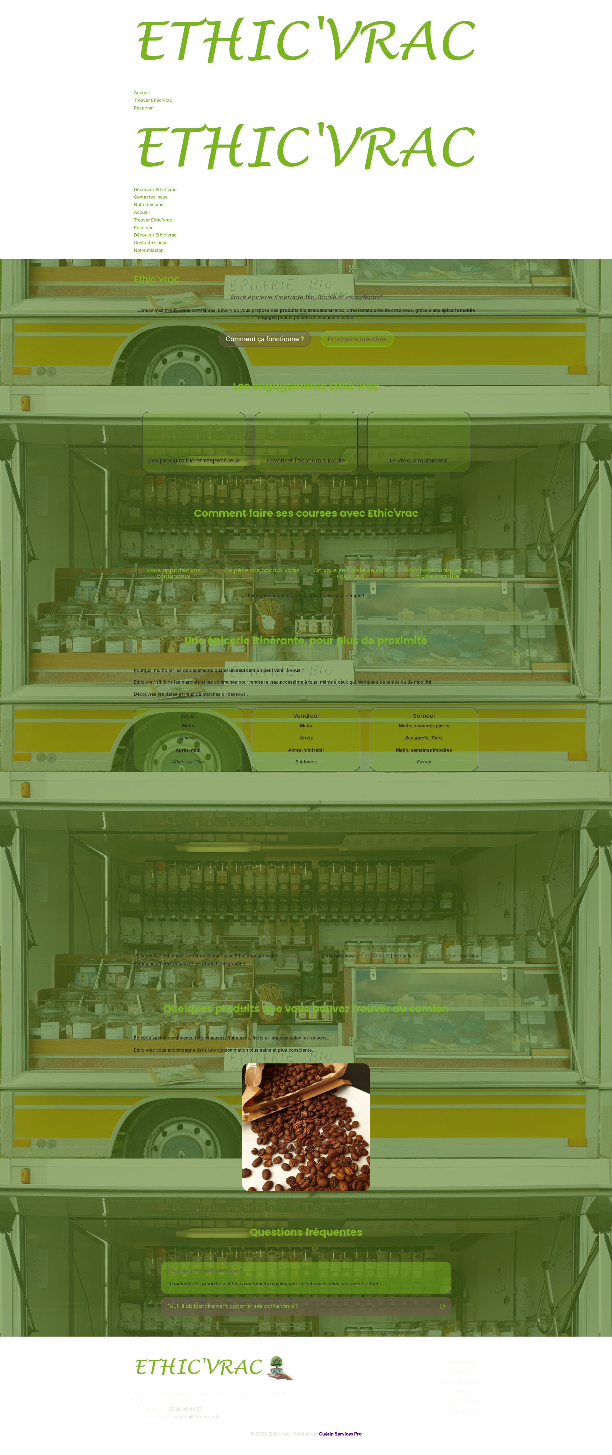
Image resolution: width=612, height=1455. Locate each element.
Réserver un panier (458, 1381)
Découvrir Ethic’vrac (155, 189)
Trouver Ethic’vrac (153, 100)
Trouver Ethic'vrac (459, 1372)
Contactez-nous (151, 196)
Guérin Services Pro (340, 1433)
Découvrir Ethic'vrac (456, 1391)
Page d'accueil (462, 1362)
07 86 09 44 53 (374, 955)
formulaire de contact (435, 955)
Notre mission (149, 204)
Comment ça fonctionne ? (265, 339)
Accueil (142, 92)
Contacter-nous (462, 1401)
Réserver (143, 107)
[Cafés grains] (306, 1189)
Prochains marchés (357, 339)
